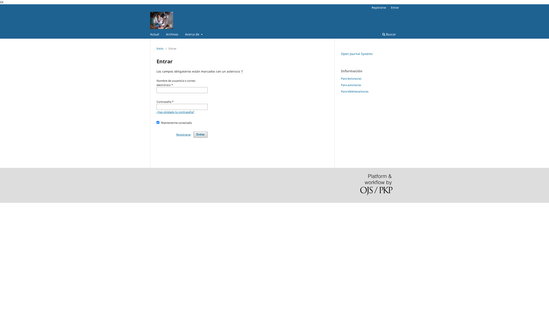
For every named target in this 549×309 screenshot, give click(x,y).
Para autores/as (351, 85)
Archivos (172, 34)
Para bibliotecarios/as (354, 91)
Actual (154, 34)
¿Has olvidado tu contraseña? (175, 112)
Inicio (160, 48)
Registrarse (379, 7)
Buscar (390, 34)
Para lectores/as (351, 78)
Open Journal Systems (357, 54)
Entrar (395, 7)
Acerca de (192, 34)
